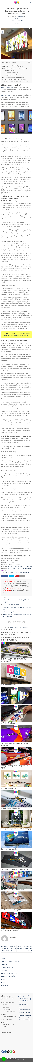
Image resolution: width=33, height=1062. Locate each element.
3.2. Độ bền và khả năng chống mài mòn (15, 74)
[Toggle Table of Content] (28, 62)
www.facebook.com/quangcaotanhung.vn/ (20, 566)
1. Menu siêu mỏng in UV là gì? (11, 65)
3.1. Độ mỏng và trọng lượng (12, 72)
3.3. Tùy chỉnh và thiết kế (11, 75)
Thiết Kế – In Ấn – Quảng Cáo (9, 973)
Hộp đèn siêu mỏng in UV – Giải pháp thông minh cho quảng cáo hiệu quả (8, 948)
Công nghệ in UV (6, 95)
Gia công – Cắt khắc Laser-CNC (10, 961)
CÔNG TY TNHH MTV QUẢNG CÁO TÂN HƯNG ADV (17, 81)
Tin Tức (16, 18)
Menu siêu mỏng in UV (7, 87)
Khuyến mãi (4, 964)
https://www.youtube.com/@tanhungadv (17, 572)
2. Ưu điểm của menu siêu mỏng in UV (13, 67)
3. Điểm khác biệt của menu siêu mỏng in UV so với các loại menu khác (15, 69)
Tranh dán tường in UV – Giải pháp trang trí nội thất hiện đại (24, 948)
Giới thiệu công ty (23, 1004)
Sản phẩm (4, 970)
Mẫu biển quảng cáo (7, 967)
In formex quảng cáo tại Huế (11, 612)
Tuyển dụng (4, 985)
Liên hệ (21, 1007)
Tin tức (16, 23)
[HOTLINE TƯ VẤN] (4, 1059)
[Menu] (2, 3)
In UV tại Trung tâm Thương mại (11, 604)
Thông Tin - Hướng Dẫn (16, 21)
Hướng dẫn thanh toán (25, 1015)
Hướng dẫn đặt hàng (24, 1009)
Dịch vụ (3, 958)
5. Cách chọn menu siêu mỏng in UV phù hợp (15, 79)
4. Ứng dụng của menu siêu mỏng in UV (13, 77)
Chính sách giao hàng (24, 1012)
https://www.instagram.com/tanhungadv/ (20, 568)
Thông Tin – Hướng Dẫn (8, 976)
